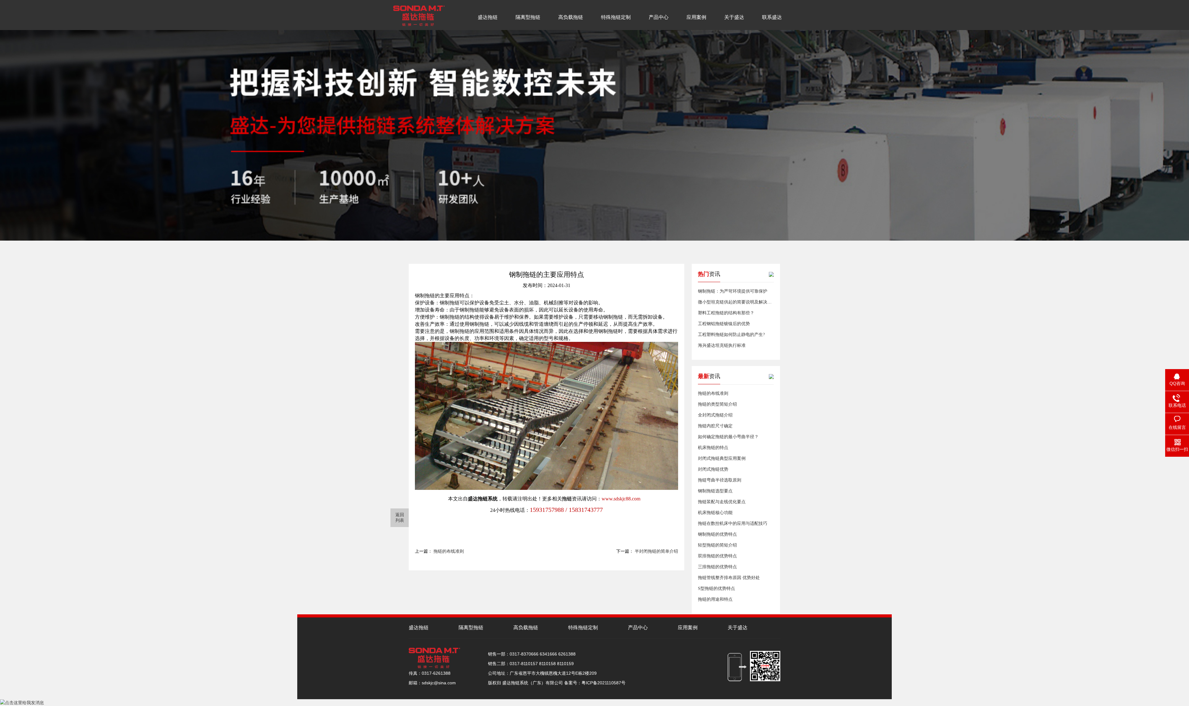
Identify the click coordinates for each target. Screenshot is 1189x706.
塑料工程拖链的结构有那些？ (726, 313)
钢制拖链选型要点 (715, 491)
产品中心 (659, 17)
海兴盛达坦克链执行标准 (722, 345)
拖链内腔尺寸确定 (715, 426)
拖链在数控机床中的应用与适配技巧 (732, 523)
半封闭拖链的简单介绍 (656, 551)
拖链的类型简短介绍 (717, 404)
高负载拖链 (570, 17)
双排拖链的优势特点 (717, 556)
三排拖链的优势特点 (717, 566)
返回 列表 (399, 517)
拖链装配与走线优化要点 (722, 501)
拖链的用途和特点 (715, 599)
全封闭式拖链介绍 (715, 415)
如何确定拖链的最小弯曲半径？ (728, 436)
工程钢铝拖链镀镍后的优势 (724, 323)
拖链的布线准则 (448, 551)
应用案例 (696, 17)
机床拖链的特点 (713, 447)
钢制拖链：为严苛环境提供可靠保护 (732, 291)
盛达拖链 (488, 17)
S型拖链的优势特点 (716, 588)
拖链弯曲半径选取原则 (719, 480)
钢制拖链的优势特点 (717, 534)
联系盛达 (772, 17)
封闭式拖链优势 (713, 469)
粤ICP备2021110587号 (603, 682)
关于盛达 (734, 17)
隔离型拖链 (528, 17)
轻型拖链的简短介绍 (717, 545)
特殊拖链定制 (616, 17)
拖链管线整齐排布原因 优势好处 (729, 577)
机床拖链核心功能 (715, 512)
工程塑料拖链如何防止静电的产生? (731, 334)
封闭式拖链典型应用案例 (722, 458)
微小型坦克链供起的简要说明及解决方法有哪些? (744, 302)
